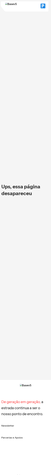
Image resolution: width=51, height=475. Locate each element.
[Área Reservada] (43, 6)
